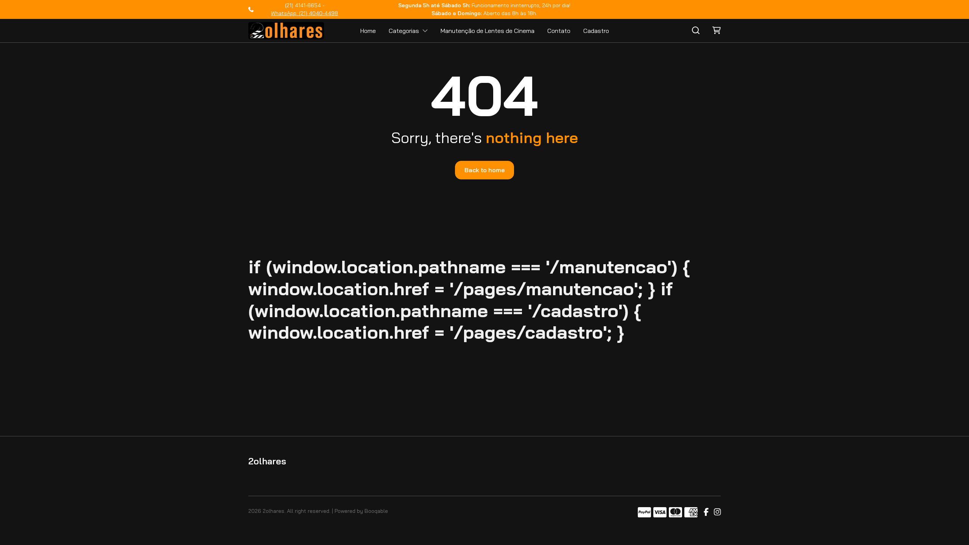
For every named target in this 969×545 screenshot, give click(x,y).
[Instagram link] (717, 512)
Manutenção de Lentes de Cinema (487, 30)
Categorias (404, 30)
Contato (558, 30)
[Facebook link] (706, 512)
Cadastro (596, 30)
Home (368, 30)
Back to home (484, 170)
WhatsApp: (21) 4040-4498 (304, 13)
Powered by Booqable (361, 511)
